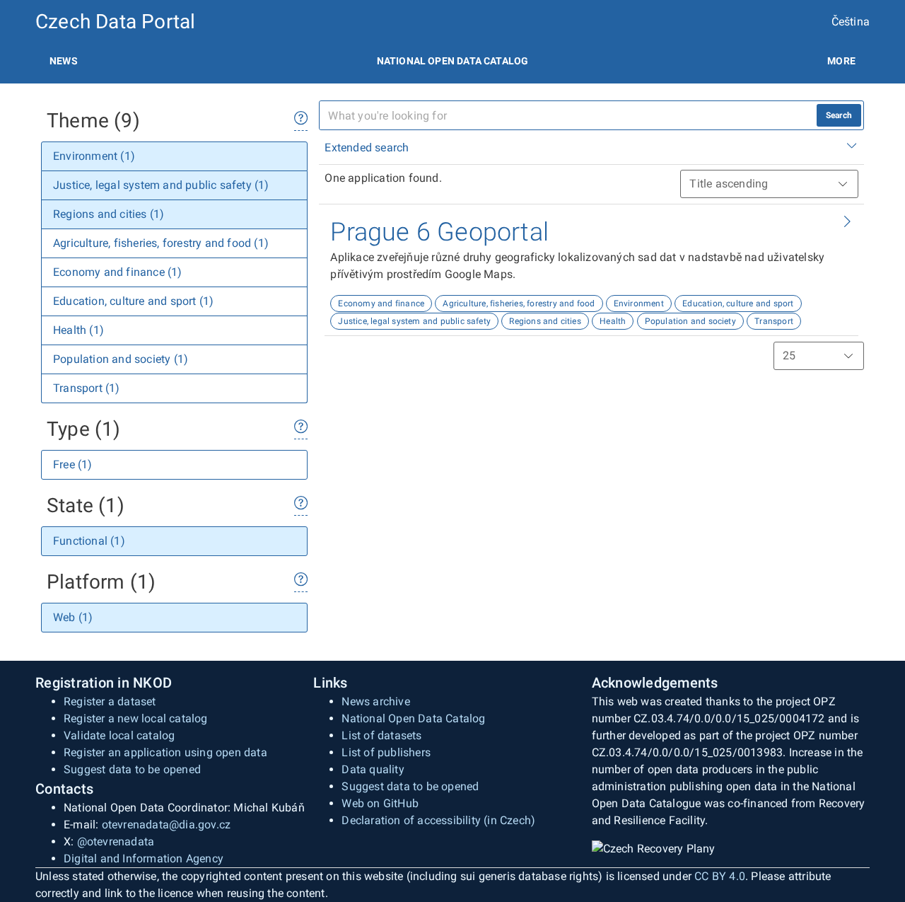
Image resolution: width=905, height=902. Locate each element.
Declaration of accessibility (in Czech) (438, 820)
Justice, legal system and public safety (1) (161, 185)
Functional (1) (89, 541)
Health (613, 321)
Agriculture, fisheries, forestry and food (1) (161, 243)
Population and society (690, 321)
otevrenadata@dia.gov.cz (166, 824)
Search (839, 115)
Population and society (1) (120, 359)
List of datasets (381, 735)
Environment (639, 303)
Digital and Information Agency (143, 858)
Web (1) (73, 617)
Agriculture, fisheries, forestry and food (519, 303)
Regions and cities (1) (108, 214)
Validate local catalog (119, 735)
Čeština (850, 21)
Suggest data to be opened (132, 769)
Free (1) (73, 464)
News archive (375, 701)
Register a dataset (110, 701)
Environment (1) (94, 156)
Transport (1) (86, 388)
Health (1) (78, 330)
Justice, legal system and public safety (414, 321)
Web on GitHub (380, 803)
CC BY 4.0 (719, 876)
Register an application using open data (165, 752)
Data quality (372, 769)
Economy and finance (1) (117, 272)
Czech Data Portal (115, 21)
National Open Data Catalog (413, 718)
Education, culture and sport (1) (133, 301)
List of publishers (386, 752)
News (63, 61)
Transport (773, 321)
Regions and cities (545, 321)
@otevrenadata (116, 841)
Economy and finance (381, 303)
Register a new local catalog (136, 718)
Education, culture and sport (738, 303)
